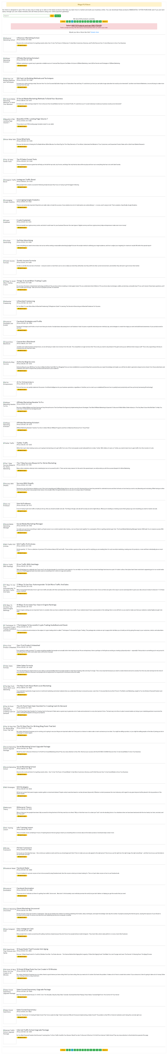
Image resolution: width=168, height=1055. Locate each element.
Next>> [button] (105, 21)
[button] (52, 15)
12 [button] (97, 21)
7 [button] (82, 21)
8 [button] (85, 21)
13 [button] (100, 21)
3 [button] (72, 21)
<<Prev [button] (63, 21)
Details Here (95, 32)
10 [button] (91, 21)
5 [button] (77, 21)
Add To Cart (22, 45)
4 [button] (74, 21)
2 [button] (69, 21)
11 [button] (94, 21)
